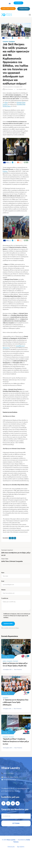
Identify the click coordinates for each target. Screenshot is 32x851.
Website (3, 590)
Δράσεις (4, 661)
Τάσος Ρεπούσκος (9, 89)
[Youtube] (17, 803)
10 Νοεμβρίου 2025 (7, 708)
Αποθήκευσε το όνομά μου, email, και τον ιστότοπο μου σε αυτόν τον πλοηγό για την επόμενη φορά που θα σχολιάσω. (16, 615)
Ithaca (6, 102)
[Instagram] (8, 803)
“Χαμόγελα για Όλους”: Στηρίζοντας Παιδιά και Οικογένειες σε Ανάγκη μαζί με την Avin (16, 741)
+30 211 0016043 (8, 773)
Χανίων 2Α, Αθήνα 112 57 (10, 777)
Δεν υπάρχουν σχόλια (21, 89)
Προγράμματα (12, 41)
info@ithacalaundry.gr (9, 780)
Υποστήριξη (15, 661)
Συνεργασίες (5, 41)
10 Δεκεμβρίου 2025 (7, 669)
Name (2, 572)
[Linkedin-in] (13, 803)
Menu (30, 14)
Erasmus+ (5, 171)
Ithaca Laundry (11, 840)
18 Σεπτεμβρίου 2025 (7, 747)
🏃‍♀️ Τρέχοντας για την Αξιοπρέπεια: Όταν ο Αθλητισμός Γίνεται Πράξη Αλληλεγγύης (15, 702)
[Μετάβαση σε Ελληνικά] (9, 3)
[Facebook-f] (3, 803)
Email (2, 581)
